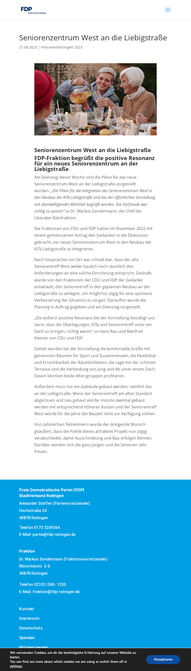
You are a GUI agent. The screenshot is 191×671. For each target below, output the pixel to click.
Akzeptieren (163, 659)
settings (16, 666)
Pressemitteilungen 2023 (61, 47)
